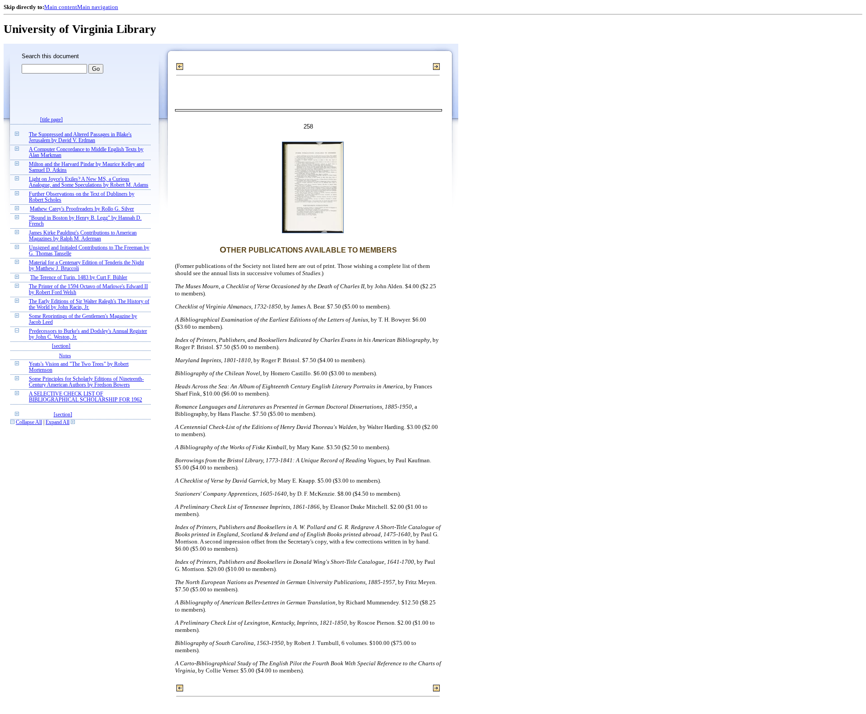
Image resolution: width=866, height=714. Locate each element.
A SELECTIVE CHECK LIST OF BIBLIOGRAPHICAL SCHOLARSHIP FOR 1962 (85, 397)
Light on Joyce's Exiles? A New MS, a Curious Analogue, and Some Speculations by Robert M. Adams (88, 182)
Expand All (57, 422)
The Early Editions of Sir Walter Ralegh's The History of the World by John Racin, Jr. (89, 304)
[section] (61, 346)
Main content (60, 7)
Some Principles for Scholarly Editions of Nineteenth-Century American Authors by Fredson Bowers (86, 382)
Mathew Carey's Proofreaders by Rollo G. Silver (82, 209)
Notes (65, 355)
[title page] (51, 120)
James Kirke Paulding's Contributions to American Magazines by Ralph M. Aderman (83, 236)
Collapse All (29, 422)
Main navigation (97, 7)
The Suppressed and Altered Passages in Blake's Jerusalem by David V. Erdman (80, 137)
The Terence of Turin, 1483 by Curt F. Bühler (78, 278)
